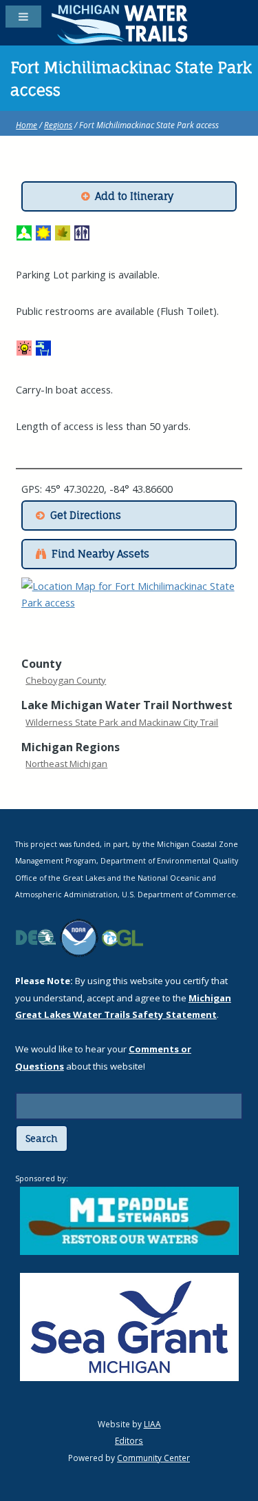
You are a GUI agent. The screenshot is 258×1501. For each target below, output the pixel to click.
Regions (58, 124)
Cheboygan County (65, 680)
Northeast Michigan (66, 763)
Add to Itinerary (134, 196)
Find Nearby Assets (100, 554)
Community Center (153, 1457)
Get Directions (85, 515)
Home (26, 124)
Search (41, 1138)
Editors (129, 1440)
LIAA (152, 1423)
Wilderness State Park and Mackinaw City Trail (121, 722)
